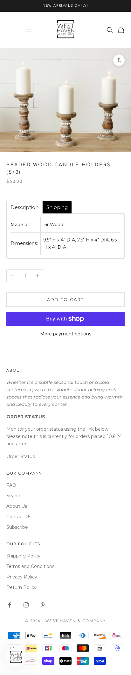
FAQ (11, 485)
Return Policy (21, 587)
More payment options (65, 334)
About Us (16, 506)
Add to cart (65, 299)
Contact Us (18, 517)
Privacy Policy (21, 577)
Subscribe (17, 527)
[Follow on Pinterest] (42, 605)
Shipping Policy (23, 556)
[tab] (24, 207)
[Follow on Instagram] (26, 605)
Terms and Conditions (30, 566)
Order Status (20, 456)
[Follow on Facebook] (9, 605)
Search (14, 496)
